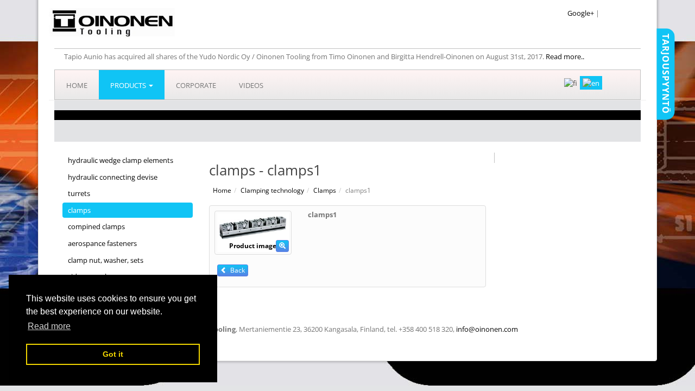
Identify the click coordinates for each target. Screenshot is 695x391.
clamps (79, 210)
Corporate (196, 85)
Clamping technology (272, 190)
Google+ (580, 13)
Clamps (324, 190)
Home (76, 85)
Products (129, 85)
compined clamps (96, 226)
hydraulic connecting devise (112, 177)
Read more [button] (49, 326)
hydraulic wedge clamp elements (120, 160)
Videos (251, 85)
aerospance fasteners (102, 243)
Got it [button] (113, 354)
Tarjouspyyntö (666, 74)
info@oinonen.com (487, 329)
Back (236, 270)
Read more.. (565, 56)
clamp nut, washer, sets (105, 260)
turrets (79, 193)
